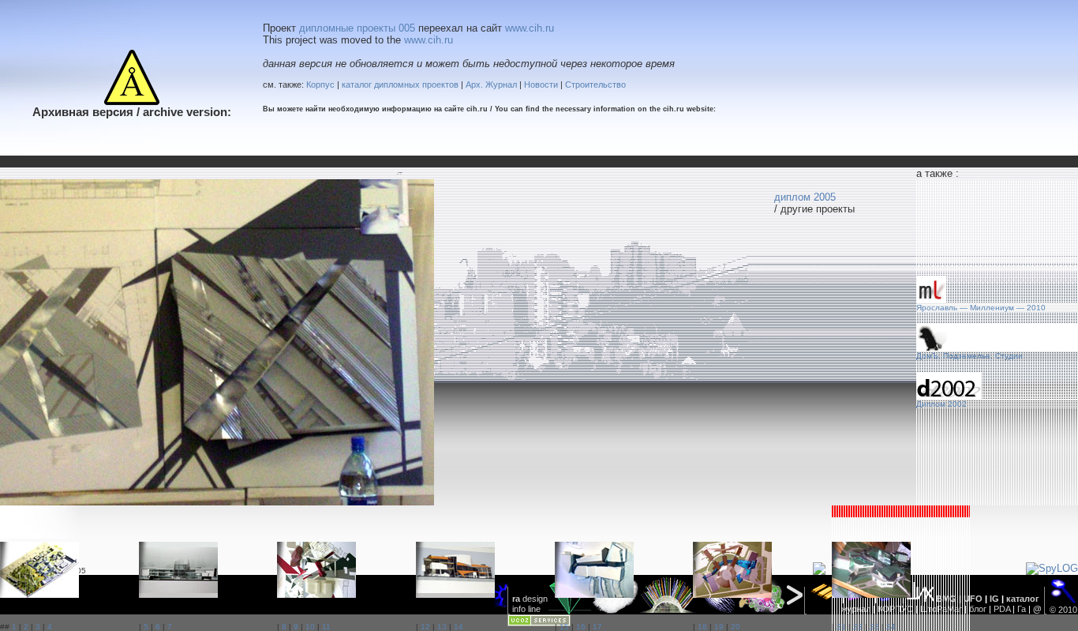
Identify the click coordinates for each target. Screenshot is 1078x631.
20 (735, 626)
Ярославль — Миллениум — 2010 (981, 307)
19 (719, 626)
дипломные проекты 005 (357, 28)
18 (702, 626)
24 (891, 626)
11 (326, 626)
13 (442, 626)
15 (564, 626)
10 (310, 626)
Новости (541, 84)
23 (874, 626)
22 (858, 626)
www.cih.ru (529, 28)
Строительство (595, 84)
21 (841, 626)
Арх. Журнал (491, 84)
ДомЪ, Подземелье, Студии (969, 355)
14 (458, 626)
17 (597, 626)
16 (581, 626)
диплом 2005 (805, 197)
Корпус (320, 84)
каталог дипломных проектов (400, 84)
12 (425, 626)
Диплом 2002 (941, 404)
